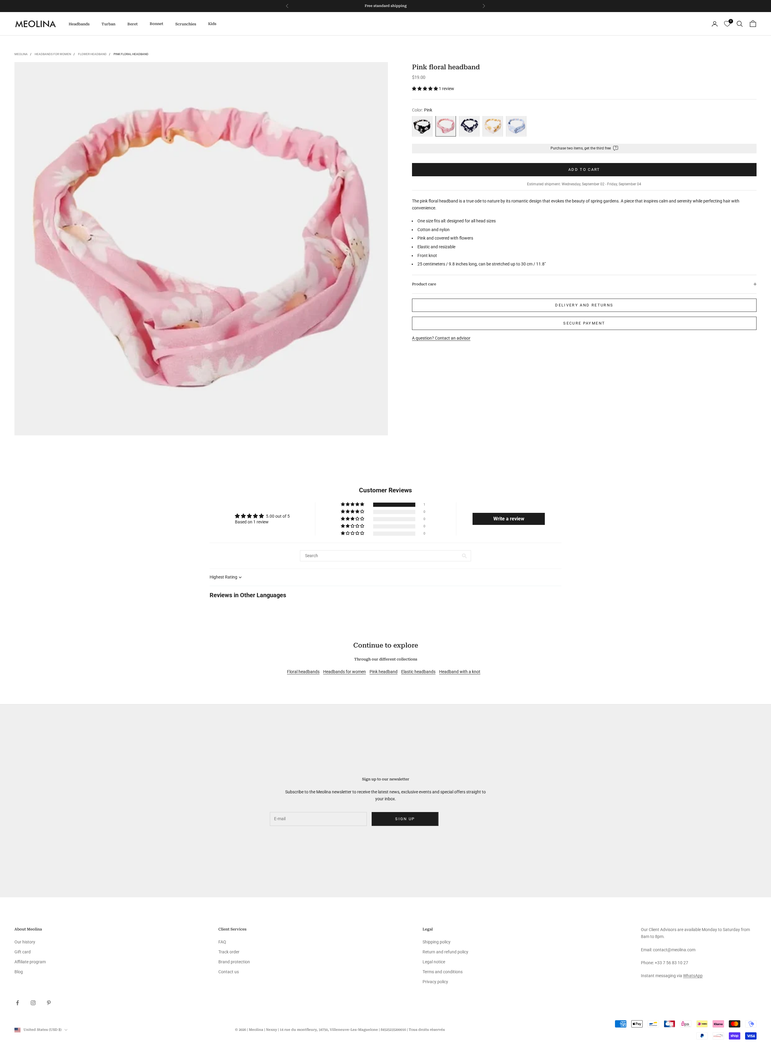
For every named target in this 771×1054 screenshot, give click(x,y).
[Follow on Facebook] (17, 1003)
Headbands (79, 24)
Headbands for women (53, 54)
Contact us (228, 971)
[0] (727, 24)
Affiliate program (30, 961)
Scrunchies (185, 24)
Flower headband (92, 54)
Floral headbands (303, 671)
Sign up (405, 819)
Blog (18, 971)
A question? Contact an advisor (441, 338)
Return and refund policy (445, 951)
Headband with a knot (459, 671)
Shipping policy (437, 942)
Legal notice (434, 961)
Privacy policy (435, 981)
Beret (132, 24)
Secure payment (584, 323)
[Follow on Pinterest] (49, 1003)
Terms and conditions (443, 971)
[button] (425, 88)
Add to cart (584, 169)
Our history (24, 942)
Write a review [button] (508, 519)
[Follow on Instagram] (33, 1003)
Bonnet (156, 24)
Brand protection (234, 961)
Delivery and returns (584, 305)
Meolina (21, 54)
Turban (108, 24)
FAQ (222, 942)
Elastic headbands (418, 671)
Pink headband (384, 671)
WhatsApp (693, 975)
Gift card (22, 951)
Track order (228, 951)
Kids (212, 24)
